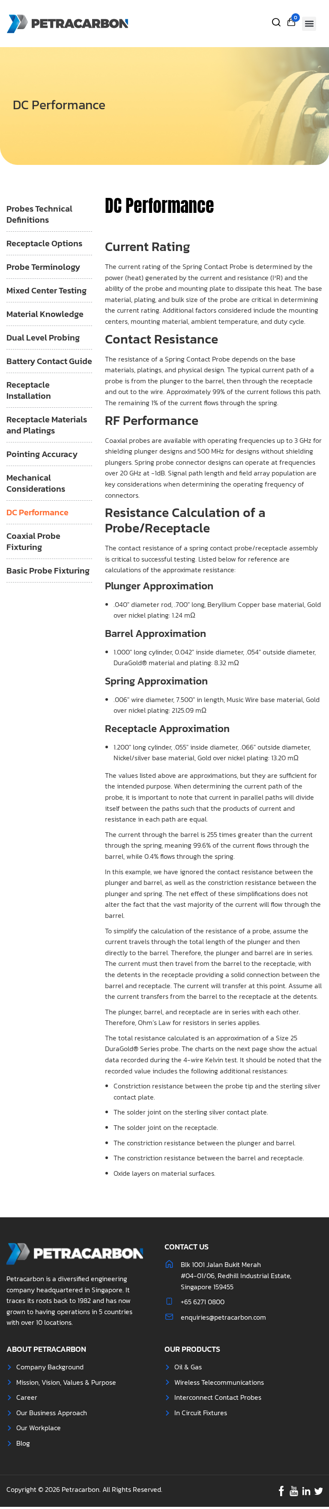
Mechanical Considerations (35, 483)
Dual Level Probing (43, 337)
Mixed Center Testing (46, 290)
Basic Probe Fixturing (48, 570)
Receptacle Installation (28, 390)
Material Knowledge (45, 314)
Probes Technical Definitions (39, 214)
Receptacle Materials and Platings (46, 425)
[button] (309, 24)
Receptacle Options (44, 243)
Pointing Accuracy (42, 454)
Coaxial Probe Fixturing (33, 541)
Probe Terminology (43, 266)
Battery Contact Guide (49, 361)
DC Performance (37, 512)
